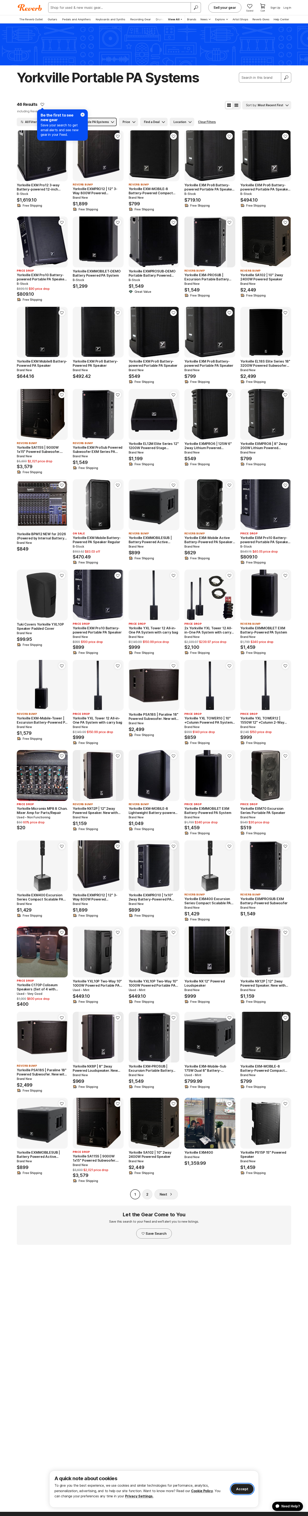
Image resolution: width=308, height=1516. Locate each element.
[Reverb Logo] (30, 7)
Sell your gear (225, 7)
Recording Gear (140, 19)
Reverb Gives (260, 19)
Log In (287, 7)
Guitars (52, 19)
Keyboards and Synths (110, 19)
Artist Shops (240, 19)
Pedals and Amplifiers (76, 19)
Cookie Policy (202, 1491)
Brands (191, 19)
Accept (242, 1489)
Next (163, 1194)
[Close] (82, 114)
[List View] (236, 105)
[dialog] (154, 1489)
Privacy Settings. (139, 1496)
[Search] (196, 8)
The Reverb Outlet (31, 19)
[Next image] (61, 156)
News (204, 19)
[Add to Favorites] (42, 104)
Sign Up (275, 7)
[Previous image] (22, 156)
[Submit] (286, 78)
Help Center (281, 19)
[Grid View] (229, 105)
